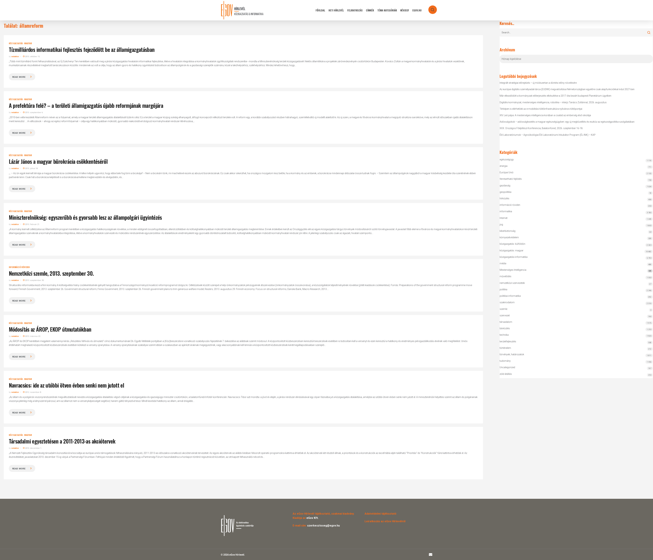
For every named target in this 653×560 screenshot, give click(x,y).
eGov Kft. (312, 518)
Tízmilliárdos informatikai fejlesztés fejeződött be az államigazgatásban (82, 49)
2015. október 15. (32, 56)
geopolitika (505, 192)
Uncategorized (507, 367)
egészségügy (507, 159)
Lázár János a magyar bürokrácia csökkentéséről (58, 161)
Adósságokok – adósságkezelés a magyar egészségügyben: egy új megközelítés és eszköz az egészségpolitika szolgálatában (567, 121)
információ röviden (19, 267)
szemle (503, 309)
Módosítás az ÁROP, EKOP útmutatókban (50, 329)
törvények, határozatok (512, 354)
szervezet (505, 315)
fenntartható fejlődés (511, 179)
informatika (506, 211)
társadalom (506, 322)
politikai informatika (510, 296)
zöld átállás (506, 374)
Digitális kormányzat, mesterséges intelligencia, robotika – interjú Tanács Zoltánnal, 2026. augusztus (553, 102)
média (503, 263)
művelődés (505, 276)
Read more (19, 77)
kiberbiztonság (507, 231)
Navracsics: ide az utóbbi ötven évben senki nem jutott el (66, 385)
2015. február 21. (32, 224)
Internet (503, 218)
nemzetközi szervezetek (512, 283)
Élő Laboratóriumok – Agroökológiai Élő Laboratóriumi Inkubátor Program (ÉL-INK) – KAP (548, 134)
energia (503, 166)
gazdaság (505, 185)
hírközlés (504, 198)
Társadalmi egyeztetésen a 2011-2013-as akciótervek (62, 441)
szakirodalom (507, 302)
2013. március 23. (32, 336)
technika (504, 334)
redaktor (15, 56)
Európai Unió (506, 172)
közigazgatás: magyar (20, 43)
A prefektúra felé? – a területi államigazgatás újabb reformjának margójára (86, 105)
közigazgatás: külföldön (512, 244)
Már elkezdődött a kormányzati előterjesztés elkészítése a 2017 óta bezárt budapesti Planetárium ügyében (555, 95)
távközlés (505, 328)
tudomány (505, 361)
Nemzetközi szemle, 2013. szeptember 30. (51, 273)
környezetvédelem (509, 237)
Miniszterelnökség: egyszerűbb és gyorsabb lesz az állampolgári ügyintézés (85, 217)
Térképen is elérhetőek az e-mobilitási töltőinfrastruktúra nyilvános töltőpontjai (541, 108)
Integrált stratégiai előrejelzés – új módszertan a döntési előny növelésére (538, 82)
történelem (505, 348)
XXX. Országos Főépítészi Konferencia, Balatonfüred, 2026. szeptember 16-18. (541, 128)
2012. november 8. (32, 392)
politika (503, 289)
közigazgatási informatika (514, 257)
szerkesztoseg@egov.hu (323, 525)
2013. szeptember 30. (34, 280)
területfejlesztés (508, 341)
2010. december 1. (33, 448)
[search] (430, 8)
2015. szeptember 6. (33, 112)
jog (501, 224)
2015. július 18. (31, 168)
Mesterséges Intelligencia (575, 270)
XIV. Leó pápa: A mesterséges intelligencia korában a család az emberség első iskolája (545, 115)
